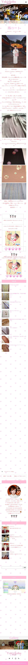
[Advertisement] (14, 410)
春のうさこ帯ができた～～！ (16, 310)
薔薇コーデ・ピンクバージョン (20, 477)
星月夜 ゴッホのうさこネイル (16, 554)
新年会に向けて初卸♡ (14, 284)
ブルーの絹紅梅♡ (13, 327)
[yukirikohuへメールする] (19, 249)
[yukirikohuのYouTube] (13, 249)
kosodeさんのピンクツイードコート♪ (17, 345)
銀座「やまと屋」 (8, 476)
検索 (25, 567)
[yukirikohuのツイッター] (16, 249)
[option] (7, 644)
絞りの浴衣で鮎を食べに (15, 528)
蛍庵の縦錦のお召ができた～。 (16, 302)
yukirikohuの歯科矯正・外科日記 (14, 593)
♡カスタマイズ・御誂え (16, 31)
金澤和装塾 (8, 509)
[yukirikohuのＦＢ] (6, 249)
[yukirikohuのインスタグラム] (9, 249)
